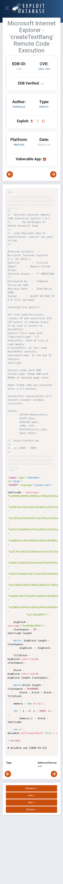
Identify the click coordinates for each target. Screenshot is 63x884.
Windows (19, 144)
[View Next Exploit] (53, 174)
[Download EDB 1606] (32, 121)
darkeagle (19, 107)
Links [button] (30, 795)
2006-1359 (44, 69)
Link (40, 766)
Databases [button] (30, 788)
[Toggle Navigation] (8, 8)
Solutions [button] (30, 809)
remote (44, 107)
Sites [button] (30, 802)
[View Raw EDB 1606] (43, 121)
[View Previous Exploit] (10, 174)
